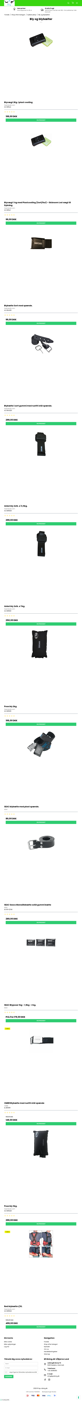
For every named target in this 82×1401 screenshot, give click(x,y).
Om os (46, 1349)
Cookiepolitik (5, 1399)
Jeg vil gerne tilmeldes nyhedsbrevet (22, 1372)
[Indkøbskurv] (73, 3)
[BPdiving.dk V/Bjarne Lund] (9, 3)
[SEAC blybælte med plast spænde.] (41, 766)
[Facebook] (45, 1380)
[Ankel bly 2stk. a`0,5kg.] (41, 466)
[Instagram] (49, 1380)
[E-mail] (21, 1368)
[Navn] (21, 1363)
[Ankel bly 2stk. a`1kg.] (41, 566)
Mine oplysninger (10, 1344)
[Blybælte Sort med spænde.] (41, 265)
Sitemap (47, 1354)
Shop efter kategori (51, 1344)
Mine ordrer (8, 1342)
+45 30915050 (52, 1371)
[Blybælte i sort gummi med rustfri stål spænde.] (41, 366)
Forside (46, 1342)
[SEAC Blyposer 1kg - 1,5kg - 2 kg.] (41, 965)
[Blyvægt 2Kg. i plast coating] (41, 62)
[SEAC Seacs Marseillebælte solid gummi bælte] (41, 865)
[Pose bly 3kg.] (41, 1166)
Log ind (6, 1347)
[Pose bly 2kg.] (41, 666)
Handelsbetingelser (50, 1352)
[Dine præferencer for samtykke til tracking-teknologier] (78, 1397)
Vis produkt (41, 120)
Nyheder (47, 1347)
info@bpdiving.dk (53, 1376)
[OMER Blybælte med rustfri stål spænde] (41, 1063)
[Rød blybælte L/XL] (41, 1266)
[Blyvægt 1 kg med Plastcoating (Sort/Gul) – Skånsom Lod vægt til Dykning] (41, 162)
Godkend (8, 1376)
